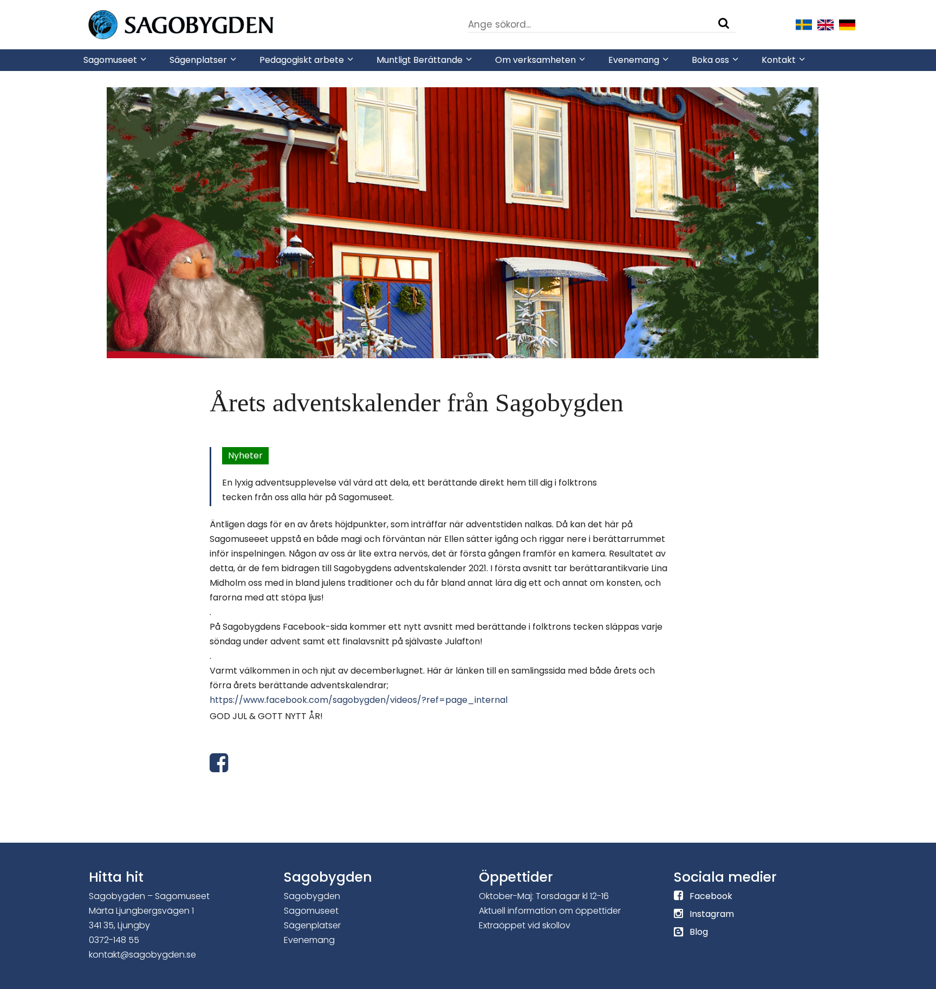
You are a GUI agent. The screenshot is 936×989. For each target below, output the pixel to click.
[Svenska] (804, 23)
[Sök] (723, 23)
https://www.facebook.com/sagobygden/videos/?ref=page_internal (359, 700)
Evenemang (309, 940)
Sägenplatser (312, 925)
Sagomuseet (311, 910)
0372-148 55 (114, 940)
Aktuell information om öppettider (550, 910)
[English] (825, 23)
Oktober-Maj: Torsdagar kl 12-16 (544, 896)
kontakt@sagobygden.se (142, 954)
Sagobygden (312, 896)
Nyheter (245, 455)
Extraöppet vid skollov (524, 925)
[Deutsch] (847, 23)
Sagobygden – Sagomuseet (149, 896)
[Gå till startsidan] (213, 23)
